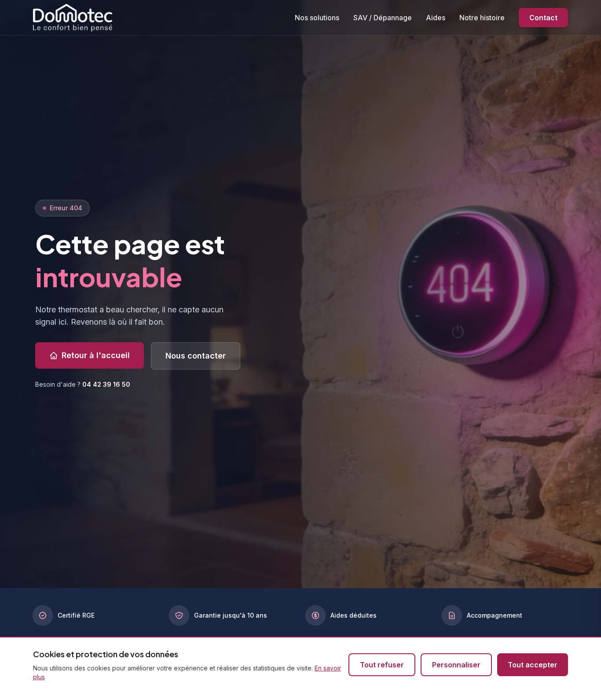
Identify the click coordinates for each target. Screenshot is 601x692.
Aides (435, 17)
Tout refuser (382, 664)
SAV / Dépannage (382, 17)
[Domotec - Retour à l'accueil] (72, 17)
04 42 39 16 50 (106, 384)
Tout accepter (532, 664)
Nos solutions (317, 17)
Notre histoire (482, 17)
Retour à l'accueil (96, 355)
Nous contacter (195, 355)
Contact (543, 17)
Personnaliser (456, 664)
